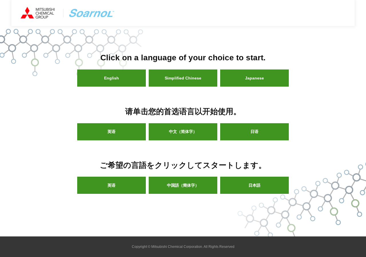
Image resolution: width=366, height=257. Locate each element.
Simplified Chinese (183, 78)
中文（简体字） (183, 131)
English (111, 78)
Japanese (254, 78)
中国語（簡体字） (183, 185)
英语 (112, 131)
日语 (254, 131)
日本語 (254, 185)
